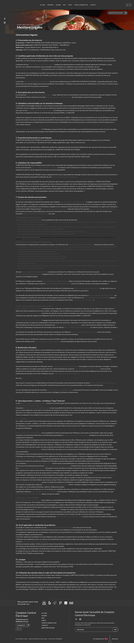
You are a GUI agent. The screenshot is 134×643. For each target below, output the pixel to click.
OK (115, 629)
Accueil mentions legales (25, 24)
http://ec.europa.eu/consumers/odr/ (34, 541)
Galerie (58, 4)
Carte (70, 4)
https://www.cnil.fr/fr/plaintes (83, 300)
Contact (93, 4)
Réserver (51, 4)
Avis (64, 4)
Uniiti (116, 639)
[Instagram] (4, 22)
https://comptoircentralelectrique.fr (41, 64)
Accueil (42, 4)
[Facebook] (4, 18)
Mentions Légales (48, 627)
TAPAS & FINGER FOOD (81, 4)
